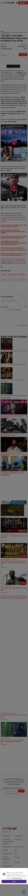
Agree (14, 881)
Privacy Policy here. (17, 878)
